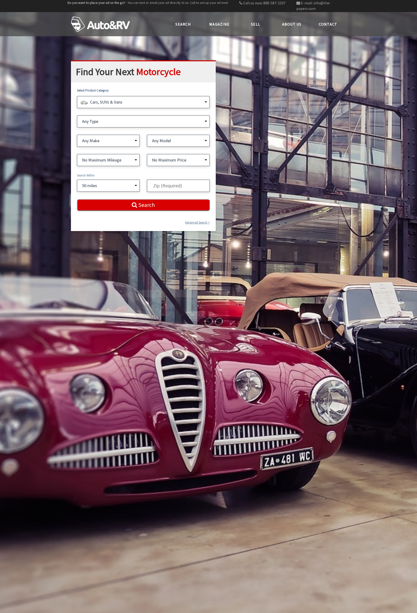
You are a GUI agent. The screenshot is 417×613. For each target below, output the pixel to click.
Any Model (161, 140)
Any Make (90, 140)
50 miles (89, 185)
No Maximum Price (169, 160)
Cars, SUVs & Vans (106, 102)
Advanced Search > (197, 222)
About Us (292, 24)
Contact (328, 24)
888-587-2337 (274, 2)
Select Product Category (93, 90)
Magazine (219, 24)
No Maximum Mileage (101, 160)
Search (183, 24)
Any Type (90, 121)
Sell (255, 24)
